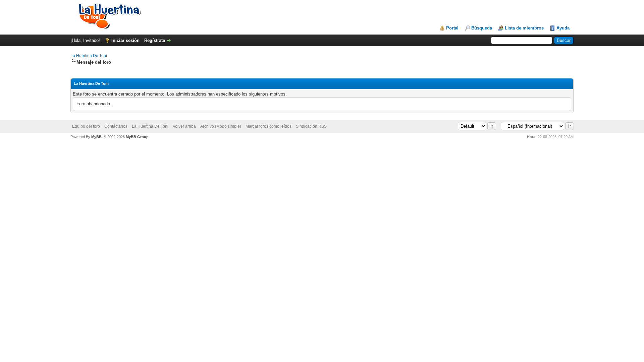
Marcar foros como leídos (268, 126)
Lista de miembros (524, 28)
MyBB (96, 137)
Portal (452, 28)
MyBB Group (137, 137)
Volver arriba (184, 126)
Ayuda (563, 28)
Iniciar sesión (125, 40)
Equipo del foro (86, 126)
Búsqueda (481, 28)
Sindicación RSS (311, 126)
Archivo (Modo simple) (220, 126)
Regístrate (154, 40)
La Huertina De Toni (88, 55)
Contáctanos (115, 126)
